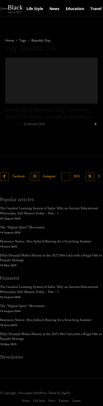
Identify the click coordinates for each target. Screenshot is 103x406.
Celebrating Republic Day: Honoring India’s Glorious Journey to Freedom (49, 113)
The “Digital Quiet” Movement (22, 227)
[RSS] (65, 176)
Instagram (49, 176)
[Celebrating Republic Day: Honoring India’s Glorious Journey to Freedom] (51, 80)
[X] (90, 176)
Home (9, 40)
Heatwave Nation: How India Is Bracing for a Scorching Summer (45, 241)
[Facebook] (4, 176)
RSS (77, 176)
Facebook (19, 176)
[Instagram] (35, 176)
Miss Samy (12, 124)
